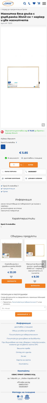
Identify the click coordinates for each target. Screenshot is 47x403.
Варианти (11, 281)
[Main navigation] (44, 3)
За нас (23, 356)
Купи (30, 165)
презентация (9, 189)
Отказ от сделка (23, 352)
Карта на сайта (23, 360)
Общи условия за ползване (23, 331)
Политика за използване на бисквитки (23, 338)
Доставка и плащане (23, 327)
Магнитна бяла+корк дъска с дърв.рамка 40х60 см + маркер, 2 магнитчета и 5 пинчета (35, 268)
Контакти (23, 364)
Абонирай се (22, 314)
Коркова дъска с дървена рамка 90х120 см (11, 266)
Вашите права (23, 348)
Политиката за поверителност (24, 302)
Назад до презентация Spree (14, 9)
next (44, 264)
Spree (5, 191)
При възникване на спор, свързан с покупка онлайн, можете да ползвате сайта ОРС (23, 343)
